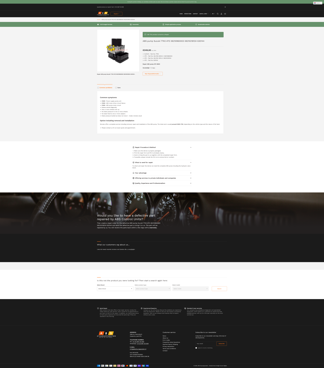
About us (165, 338)
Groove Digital (223, 365)
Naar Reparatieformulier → (152, 73)
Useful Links (203, 13)
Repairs (116, 13)
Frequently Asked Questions (171, 342)
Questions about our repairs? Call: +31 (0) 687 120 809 (110, 7)
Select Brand (100, 285)
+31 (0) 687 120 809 (138, 341)
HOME (181, 13)
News (164, 336)
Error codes (166, 340)
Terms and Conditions (169, 348)
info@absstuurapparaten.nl (138, 349)
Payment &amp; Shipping (170, 344)
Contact (195, 13)
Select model (176, 285)
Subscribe (222, 343)
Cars (118, 87)
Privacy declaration (168, 346)
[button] (317, 3)
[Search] (218, 14)
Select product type (140, 285)
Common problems (105, 87)
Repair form (187, 13)
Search (219, 288)
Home (98, 19)
